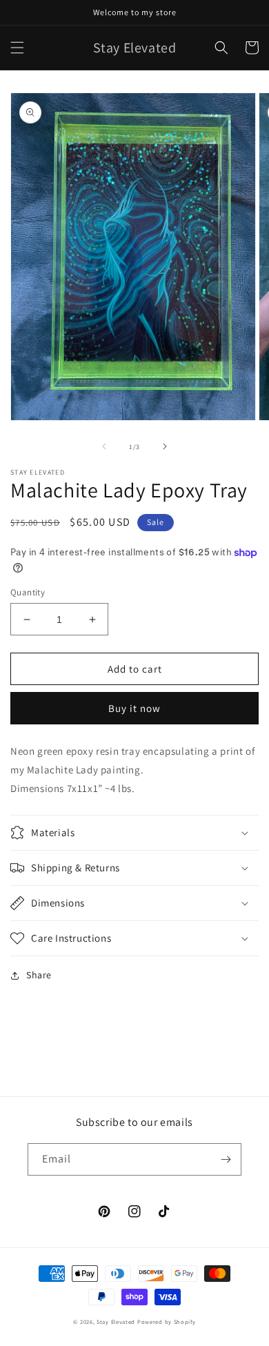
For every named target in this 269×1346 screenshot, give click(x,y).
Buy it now (134, 708)
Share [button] (39, 975)
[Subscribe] (225, 1159)
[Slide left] (104, 446)
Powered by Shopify (166, 1321)
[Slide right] (165, 446)
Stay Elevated (116, 1321)
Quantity (27, 592)
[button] (17, 47)
